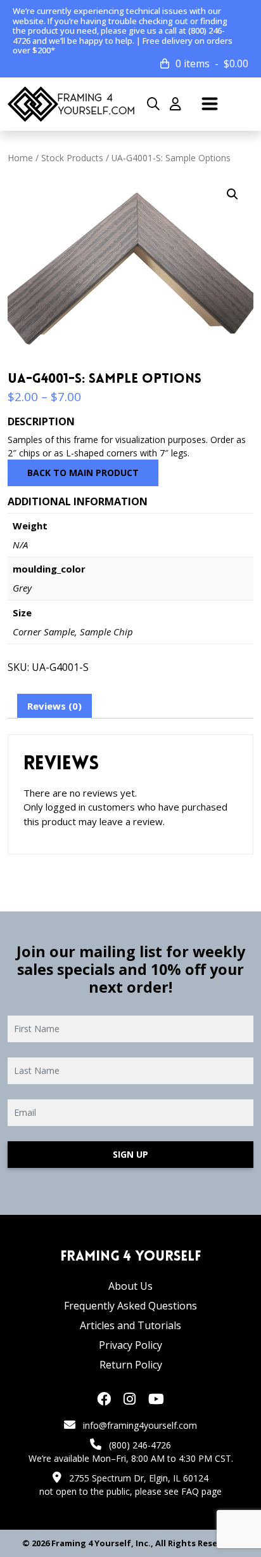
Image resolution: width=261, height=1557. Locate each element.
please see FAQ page (178, 1491)
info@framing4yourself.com (140, 1425)
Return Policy (130, 1365)
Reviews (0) (54, 705)
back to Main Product (83, 473)
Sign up (130, 1154)
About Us (130, 1286)
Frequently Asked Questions (130, 1306)
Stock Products (72, 158)
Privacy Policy (130, 1345)
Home (20, 158)
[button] (232, 194)
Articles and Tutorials (130, 1325)
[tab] (54, 706)
